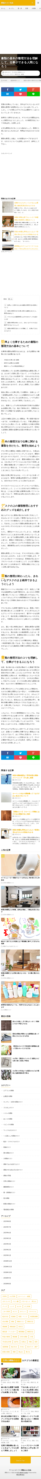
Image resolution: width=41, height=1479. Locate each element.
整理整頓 (21, 1332)
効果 (4, 1382)
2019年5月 (7, 1238)
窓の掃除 (6, 1198)
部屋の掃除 (6, 1352)
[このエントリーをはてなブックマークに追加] (7, 94)
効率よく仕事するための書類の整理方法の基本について (20, 306)
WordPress (20, 1474)
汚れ (22, 1442)
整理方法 (17, 74)
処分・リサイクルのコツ (11, 1141)
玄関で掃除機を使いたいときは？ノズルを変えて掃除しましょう (10, 1447)
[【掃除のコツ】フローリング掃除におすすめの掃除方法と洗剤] (6, 815)
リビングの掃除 (8, 1124)
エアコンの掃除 (8, 1090)
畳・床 (20, 8)
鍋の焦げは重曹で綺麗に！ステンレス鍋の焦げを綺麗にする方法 (10, 1389)
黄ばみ (20, 1352)
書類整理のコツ (8, 1187)
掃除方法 (30, 1321)
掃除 (12, 1321)
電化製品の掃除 (8, 1209)
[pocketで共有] (20, 94)
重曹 (14, 1352)
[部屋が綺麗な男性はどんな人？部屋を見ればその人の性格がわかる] (6, 834)
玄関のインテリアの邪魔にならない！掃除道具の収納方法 (30, 1418)
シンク (12, 1306)
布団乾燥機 (34, 1316)
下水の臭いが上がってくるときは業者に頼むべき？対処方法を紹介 (30, 1389)
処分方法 (5, 1316)
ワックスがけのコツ (10, 1130)
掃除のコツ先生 (26, 1470)
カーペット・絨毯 (24, 1296)
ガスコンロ (6, 1301)
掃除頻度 (13, 1326)
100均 (4, 1296)
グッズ (6, 74)
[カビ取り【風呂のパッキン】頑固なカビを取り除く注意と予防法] (6, 1062)
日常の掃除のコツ (19, 72)
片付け (22, 1347)
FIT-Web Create (22, 1472)
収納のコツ (7, 1147)
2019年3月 (7, 1244)
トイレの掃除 (7, 1113)
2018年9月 (7, 1278)
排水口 (20, 1326)
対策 (28, 1382)
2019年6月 (7, 1232)
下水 (24, 1382)
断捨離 (15, 1337)
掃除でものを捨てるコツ (10, 946)
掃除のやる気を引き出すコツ (13, 1170)
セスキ (19, 1306)
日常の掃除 (23, 1337)
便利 (24, 1440)
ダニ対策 (27, 1306)
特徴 (13, 1382)
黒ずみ (28, 1352)
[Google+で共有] (33, 89)
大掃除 (34, 8)
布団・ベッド (22, 1316)
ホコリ (15, 1311)
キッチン (11, 8)
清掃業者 (5, 1347)
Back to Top (21, 1461)
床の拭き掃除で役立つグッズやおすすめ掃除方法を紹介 (10, 1418)
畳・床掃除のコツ (9, 1192)
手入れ (29, 1440)
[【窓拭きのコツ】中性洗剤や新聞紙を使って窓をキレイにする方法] (6, 1050)
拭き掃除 (5, 1321)
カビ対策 (12, 1296)
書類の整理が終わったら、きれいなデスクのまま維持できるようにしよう (20, 324)
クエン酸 (16, 1301)
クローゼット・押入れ (28, 1301)
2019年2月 (7, 1250)
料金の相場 (6, 1337)
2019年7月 (7, 1227)
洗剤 (36, 1342)
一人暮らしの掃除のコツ (11, 1136)
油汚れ (16, 1342)
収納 (32, 1411)
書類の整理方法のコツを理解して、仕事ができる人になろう (20, 330)
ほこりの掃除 (7, 1119)
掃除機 (4, 1326)
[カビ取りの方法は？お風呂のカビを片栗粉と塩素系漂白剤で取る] (6, 1075)
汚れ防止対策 (6, 1342)
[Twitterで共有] (20, 89)
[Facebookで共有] (7, 89)
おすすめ (6, 1411)
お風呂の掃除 (7, 1096)
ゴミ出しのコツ (8, 1107)
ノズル (12, 1440)
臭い (24, 1384)
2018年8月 (7, 1284)
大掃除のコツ (7, 1009)
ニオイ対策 (6, 1311)
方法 (24, 1413)
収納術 (13, 1316)
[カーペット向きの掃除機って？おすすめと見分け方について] (6, 797)
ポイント (23, 1311)
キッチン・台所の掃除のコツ (13, 1102)
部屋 (26, 8)
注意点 (23, 1342)
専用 (16, 1440)
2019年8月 (7, 1221)
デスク (12, 74)
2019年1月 (7, 1255)
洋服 (30, 1342)
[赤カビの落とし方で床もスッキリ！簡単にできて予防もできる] (6, 1025)
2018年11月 (7, 1266)
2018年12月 (7, 1261)
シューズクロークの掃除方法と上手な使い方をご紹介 (30, 1447)
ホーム (3, 8)
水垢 (31, 1337)
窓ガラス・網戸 (32, 1347)
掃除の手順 (7, 1175)
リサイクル (32, 1311)
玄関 (28, 1413)
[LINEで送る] (33, 94)
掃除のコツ (20, 1321)
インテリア (26, 1411)
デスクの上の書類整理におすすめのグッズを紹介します (20, 318)
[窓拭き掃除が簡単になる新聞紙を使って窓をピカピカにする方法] (6, 1038)
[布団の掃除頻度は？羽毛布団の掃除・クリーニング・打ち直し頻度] (6, 779)
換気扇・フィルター (9, 1332)
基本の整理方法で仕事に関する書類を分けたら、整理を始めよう (20, 312)
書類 (22, 74)
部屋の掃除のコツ (9, 1204)
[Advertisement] (20, 32)
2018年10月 (7, 1272)
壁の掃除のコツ (8, 1153)
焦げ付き (14, 1347)
